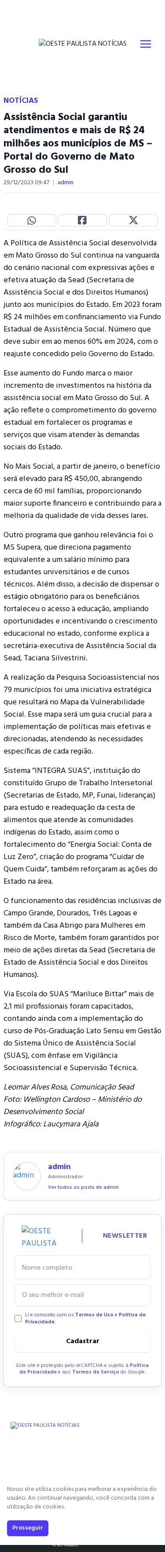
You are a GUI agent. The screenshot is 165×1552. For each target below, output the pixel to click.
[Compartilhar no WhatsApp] (31, 220)
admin (65, 183)
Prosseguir (27, 1528)
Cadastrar (82, 1341)
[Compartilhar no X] (133, 220)
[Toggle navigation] (145, 44)
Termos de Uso (94, 1315)
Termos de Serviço (95, 1372)
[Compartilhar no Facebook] (82, 220)
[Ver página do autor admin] (27, 1176)
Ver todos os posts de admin (83, 1187)
